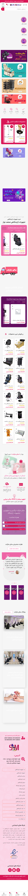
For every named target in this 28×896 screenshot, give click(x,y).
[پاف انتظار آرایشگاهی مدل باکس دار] (19, 432)
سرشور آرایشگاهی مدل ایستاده (20, 422)
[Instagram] (18, 870)
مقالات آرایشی (8, 634)
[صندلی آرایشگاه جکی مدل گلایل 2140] (19, 397)
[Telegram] (14, 870)
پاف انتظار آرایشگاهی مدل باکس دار (21, 439)
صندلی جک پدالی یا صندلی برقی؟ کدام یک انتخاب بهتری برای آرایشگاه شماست (15, 675)
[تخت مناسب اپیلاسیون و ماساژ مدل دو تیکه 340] (8, 414)
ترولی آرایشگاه (22, 792)
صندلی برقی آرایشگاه (20, 785)
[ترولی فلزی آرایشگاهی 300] (19, 361)
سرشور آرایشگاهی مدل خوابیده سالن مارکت (20, 351)
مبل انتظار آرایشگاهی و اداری (8, 369)
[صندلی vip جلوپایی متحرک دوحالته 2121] (17, 311)
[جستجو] (2, 9)
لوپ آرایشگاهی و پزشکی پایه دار (8, 137)
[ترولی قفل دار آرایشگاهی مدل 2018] (8, 432)
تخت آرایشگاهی (21, 779)
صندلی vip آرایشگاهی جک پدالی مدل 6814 (8, 386)
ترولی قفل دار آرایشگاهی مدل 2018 (9, 439)
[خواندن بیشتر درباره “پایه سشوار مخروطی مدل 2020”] (16, 126)
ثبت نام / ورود (3, 5)
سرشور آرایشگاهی (21, 782)
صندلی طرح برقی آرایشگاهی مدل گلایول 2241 (19, 249)
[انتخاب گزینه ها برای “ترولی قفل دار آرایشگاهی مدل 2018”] (4, 429)
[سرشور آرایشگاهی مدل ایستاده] (19, 414)
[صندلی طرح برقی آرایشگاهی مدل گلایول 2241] (17, 240)
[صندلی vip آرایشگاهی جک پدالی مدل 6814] (8, 379)
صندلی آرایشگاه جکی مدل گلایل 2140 (21, 404)
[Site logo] (15, 5)
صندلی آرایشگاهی (21, 776)
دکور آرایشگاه (22, 789)
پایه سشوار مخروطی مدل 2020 (21, 137)
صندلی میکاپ (22, 795)
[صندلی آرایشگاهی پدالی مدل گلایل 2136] (8, 397)
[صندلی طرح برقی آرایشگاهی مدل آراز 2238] (19, 379)
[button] (26, 56)
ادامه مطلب (18, 645)
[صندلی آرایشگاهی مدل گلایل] (8, 343)
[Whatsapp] (10, 870)
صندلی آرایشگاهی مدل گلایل (8, 351)
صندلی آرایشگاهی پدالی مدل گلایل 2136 (8, 404)
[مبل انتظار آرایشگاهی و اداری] (8, 361)
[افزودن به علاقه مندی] (16, 129)
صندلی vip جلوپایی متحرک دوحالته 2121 (19, 321)
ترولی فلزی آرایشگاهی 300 (20, 369)
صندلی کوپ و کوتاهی (20, 798)
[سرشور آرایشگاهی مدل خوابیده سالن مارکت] (19, 343)
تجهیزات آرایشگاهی (16, 634)
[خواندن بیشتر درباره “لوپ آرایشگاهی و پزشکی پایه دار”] (4, 126)
